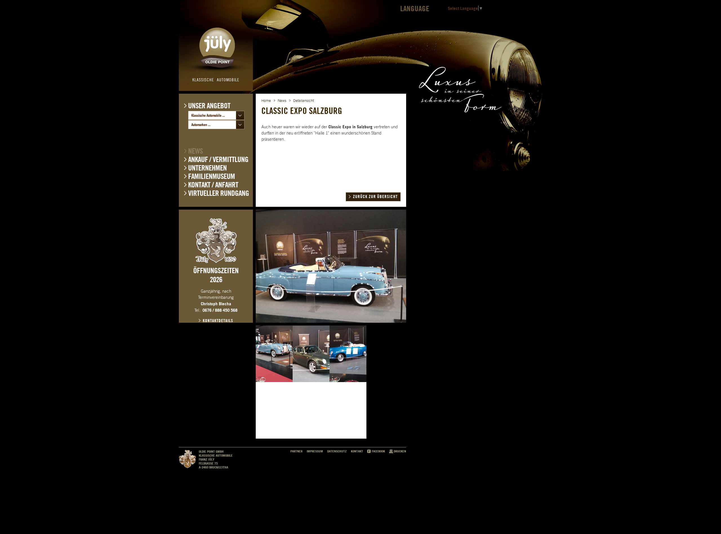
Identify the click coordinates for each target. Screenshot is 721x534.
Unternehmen (207, 167)
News (195, 150)
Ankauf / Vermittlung (218, 159)
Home (266, 100)
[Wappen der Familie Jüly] (216, 240)
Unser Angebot (209, 105)
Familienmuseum (211, 176)
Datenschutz (337, 451)
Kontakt (357, 451)
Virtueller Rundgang (218, 193)
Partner (296, 451)
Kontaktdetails (218, 320)
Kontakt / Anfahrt (213, 184)
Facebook (378, 451)
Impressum (315, 451)
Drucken (400, 451)
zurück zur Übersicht (375, 196)
